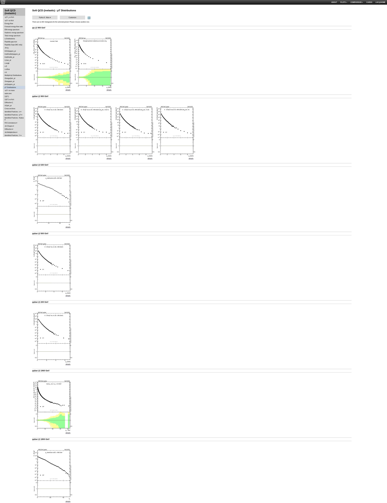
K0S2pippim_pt (10, 51)
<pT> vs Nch (9, 17)
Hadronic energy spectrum (14, 32)
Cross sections (10, 108)
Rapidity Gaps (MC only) (13, 45)
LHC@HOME (380, 2)
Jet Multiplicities (10, 132)
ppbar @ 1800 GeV (40, 439)
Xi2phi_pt (8, 105)
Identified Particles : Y (12, 135)
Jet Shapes (9, 126)
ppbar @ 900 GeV (40, 96)
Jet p (7, 48)
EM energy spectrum (12, 29)
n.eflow (7, 69)
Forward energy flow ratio (14, 26)
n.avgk (7, 63)
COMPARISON (356, 2)
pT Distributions (10, 87)
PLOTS (343, 2)
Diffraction (8, 129)
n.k (6, 72)
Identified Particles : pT (13, 115)
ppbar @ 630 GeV (40, 165)
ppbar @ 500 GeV (40, 233)
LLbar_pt (8, 60)
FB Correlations (10, 123)
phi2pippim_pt (10, 84)
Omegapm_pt (9, 81)
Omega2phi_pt (10, 78)
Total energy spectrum (12, 36)
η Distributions (10, 39)
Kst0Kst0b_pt (9, 57)
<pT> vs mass (10, 90)
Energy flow (9, 23)
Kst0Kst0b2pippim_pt (12, 54)
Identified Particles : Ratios (14, 118)
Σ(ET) (7, 96)
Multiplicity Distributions (13, 75)
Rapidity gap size (11, 42)
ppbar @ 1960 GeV (40, 371)
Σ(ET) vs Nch (9, 99)
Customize (72, 17)
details (68, 90)
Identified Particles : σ (12, 112)
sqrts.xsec (8, 93)
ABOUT (334, 2)
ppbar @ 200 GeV (40, 302)
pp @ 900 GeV (38, 28)
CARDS (369, 2)
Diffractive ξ (9, 102)
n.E (6, 66)
